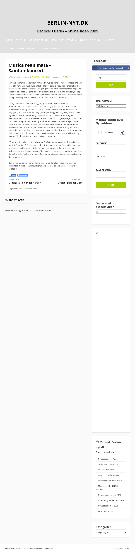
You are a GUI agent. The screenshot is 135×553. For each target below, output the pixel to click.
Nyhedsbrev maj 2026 (108, 505)
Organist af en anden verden (25, 181)
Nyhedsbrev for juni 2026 (109, 495)
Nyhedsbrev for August (108, 458)
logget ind (22, 210)
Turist (20, 40)
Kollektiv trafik (64, 40)
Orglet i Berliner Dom (70, 181)
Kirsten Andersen (19, 77)
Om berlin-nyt (48, 48)
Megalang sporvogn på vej (110, 480)
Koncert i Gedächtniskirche (110, 475)
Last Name (101, 156)
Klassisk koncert (56, 77)
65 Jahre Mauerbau (106, 469)
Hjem (8, 40)
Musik (9, 48)
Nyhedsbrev (26, 48)
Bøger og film (90, 40)
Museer (109, 40)
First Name (101, 143)
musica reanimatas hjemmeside (33, 165)
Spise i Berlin (38, 40)
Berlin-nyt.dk (67, 22)
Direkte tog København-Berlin (111, 500)
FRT (128, 548)
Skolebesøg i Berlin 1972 (109, 464)
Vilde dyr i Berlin (105, 511)
